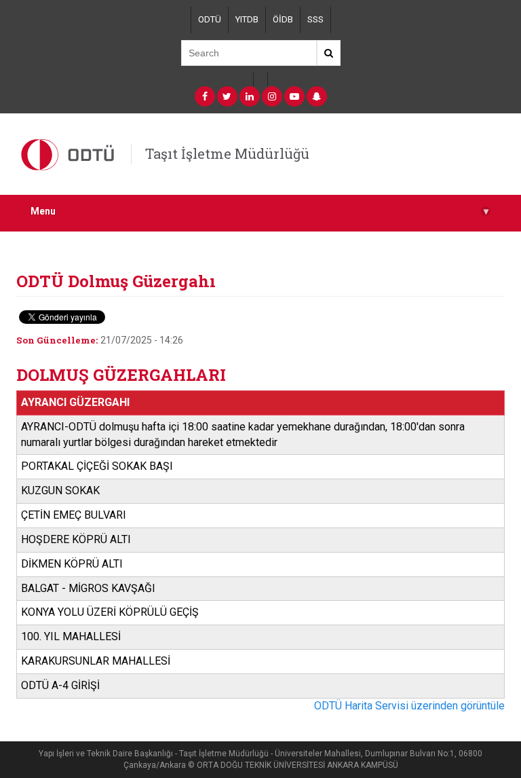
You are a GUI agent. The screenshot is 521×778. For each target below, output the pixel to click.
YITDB (246, 19)
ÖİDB (283, 19)
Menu (259, 211)
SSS (315, 19)
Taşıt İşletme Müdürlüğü (227, 153)
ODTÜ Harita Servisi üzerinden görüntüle (409, 705)
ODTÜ (209, 19)
